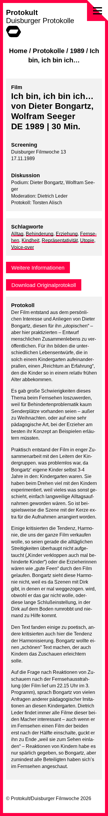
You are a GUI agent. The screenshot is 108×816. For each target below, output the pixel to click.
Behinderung (39, 233)
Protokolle (48, 51)
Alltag (17, 233)
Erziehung (67, 233)
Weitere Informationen (37, 268)
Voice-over (22, 247)
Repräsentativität (60, 240)
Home (18, 51)
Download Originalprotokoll (43, 285)
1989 (77, 51)
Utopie (87, 240)
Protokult (22, 12)
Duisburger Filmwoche (55, 798)
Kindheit (30, 240)
